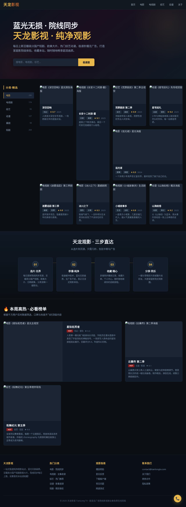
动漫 (171, 4)
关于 (180, 4)
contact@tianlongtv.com (154, 469)
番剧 (19, 123)
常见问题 (100, 483)
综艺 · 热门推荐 (57, 478)
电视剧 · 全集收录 (58, 474)
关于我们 (146, 474)
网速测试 (100, 488)
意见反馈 (100, 474)
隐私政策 (146, 483)
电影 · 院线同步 (57, 469)
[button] (177, 498)
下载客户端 (101, 478)
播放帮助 (100, 469)
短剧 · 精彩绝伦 (57, 488)
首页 (133, 4)
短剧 (19, 129)
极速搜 (86, 62)
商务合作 (146, 478)
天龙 (11, 4)
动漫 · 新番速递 (57, 483)
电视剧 (152, 4)
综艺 (162, 4)
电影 (142, 4)
